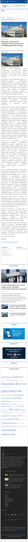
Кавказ (4, 401)
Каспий (15, 401)
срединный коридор (9, 416)
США (16, 242)
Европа (6, 506)
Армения (6, 242)
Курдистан (5, 404)
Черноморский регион (20, 426)
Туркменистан (22, 419)
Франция (22, 423)
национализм (5, 406)
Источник (3, 239)
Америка (7, 504)
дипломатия (11, 391)
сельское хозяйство (17, 412)
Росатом (7, 410)
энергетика (8, 434)
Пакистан (15, 406)
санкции (22, 410)
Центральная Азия (7, 426)
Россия (14, 409)
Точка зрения (14, 265)
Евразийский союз (7, 395)
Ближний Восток (13, 384)
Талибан (24, 416)
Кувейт (22, 401)
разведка (3, 410)
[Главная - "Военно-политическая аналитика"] (14, 4)
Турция (6, 423)
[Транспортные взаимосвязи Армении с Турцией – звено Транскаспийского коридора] (4, 306)
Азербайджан (6, 377)
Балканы (7, 502)
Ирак (14, 398)
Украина (14, 423)
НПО (13, 242)
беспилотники (20, 380)
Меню (3, 10)
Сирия (23, 412)
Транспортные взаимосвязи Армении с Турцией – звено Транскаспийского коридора (18, 306)
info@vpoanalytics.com (14, 519)
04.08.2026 (12, 310)
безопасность (11, 380)
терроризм (4, 419)
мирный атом (15, 404)
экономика (8, 430)
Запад (10, 242)
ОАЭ (12, 406)
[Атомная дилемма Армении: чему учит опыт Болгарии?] (4, 314)
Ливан (10, 404)
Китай (19, 401)
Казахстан (10, 401)
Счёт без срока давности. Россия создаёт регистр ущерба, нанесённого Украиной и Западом (13, 287)
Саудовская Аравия (7, 412)
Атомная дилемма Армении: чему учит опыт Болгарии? (18, 314)
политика (20, 406)
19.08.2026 (4, 291)
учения (18, 423)
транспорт (13, 419)
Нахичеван (23, 404)
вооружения (4, 387)
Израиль (8, 398)
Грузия (10, 387)
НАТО (20, 404)
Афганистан (3, 380)
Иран (19, 398)
